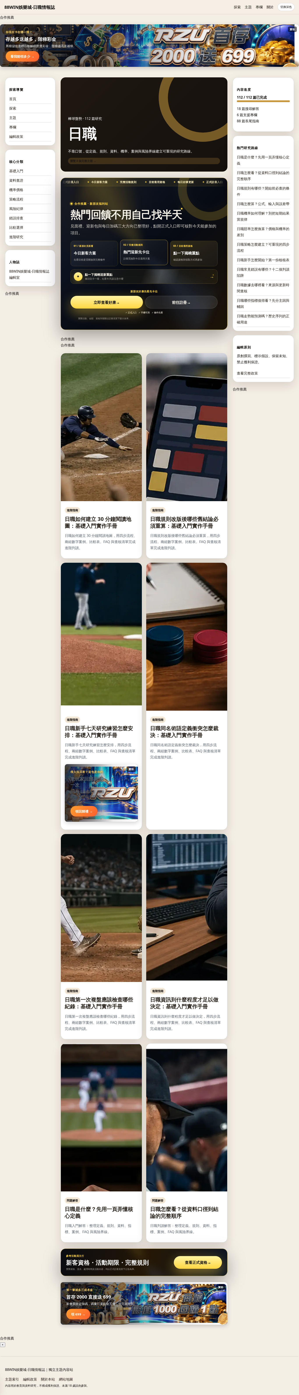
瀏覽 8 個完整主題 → (83, 161)
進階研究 (16, 236)
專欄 (259, 7)
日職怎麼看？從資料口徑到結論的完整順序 (184, 1212)
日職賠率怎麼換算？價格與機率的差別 (263, 231)
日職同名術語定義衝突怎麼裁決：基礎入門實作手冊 (184, 731)
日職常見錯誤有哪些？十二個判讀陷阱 (263, 272)
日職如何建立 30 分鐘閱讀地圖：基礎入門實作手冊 (98, 522)
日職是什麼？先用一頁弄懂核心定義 (99, 1212)
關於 (270, 7)
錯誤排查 (16, 218)
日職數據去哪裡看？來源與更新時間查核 (263, 287)
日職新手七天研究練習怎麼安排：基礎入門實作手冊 (99, 731)
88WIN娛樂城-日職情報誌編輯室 (29, 274)
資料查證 (16, 180)
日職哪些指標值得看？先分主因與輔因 (263, 303)
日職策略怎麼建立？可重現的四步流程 (263, 247)
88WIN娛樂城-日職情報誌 (29, 7)
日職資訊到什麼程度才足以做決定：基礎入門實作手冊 (184, 1003)
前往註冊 (181, 302)
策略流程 (16, 199)
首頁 (12, 98)
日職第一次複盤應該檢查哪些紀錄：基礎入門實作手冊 (99, 1003)
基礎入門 (16, 171)
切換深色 (286, 7)
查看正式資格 (198, 1262)
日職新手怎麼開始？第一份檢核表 (263, 259)
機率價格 (16, 189)
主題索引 (12, 1379)
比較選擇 (16, 227)
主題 (248, 7)
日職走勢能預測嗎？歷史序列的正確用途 (263, 319)
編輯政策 (16, 136)
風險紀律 (16, 208)
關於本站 (48, 1379)
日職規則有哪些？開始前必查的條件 (263, 191)
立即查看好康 (107, 302)
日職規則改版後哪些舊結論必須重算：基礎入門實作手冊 (184, 522)
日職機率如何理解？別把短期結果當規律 (263, 216)
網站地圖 (66, 1379)
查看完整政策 (247, 373)
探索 (237, 7)
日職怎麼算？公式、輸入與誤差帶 (263, 203)
